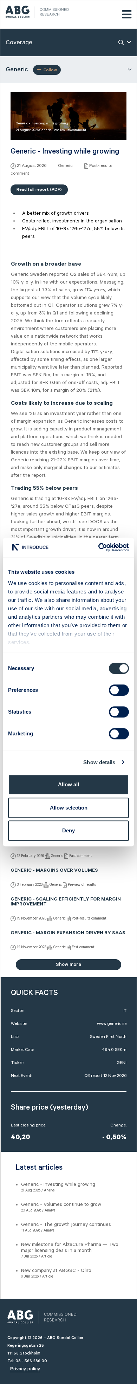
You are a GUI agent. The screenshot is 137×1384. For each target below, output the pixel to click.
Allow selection (68, 808)
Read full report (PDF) (39, 189)
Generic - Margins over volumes (54, 871)
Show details (99, 762)
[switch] (119, 690)
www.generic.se (111, 1023)
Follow (50, 70)
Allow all (68, 784)
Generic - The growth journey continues (66, 1224)
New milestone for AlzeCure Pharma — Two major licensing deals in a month (69, 1247)
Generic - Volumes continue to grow (61, 1204)
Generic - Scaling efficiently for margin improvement (66, 902)
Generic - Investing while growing (58, 1184)
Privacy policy (25, 1369)
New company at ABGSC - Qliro (56, 1270)
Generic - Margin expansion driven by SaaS (68, 933)
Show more (68, 964)
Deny (68, 830)
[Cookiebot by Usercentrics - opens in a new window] (98, 547)
